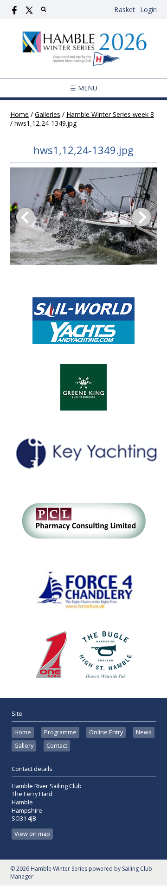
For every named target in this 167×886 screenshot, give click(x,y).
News (144, 732)
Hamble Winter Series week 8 (110, 114)
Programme (60, 732)
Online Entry (106, 732)
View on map (32, 834)
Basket (124, 9)
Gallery (23, 746)
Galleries (47, 114)
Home (19, 114)
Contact (56, 746)
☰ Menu (83, 87)
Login (148, 9)
